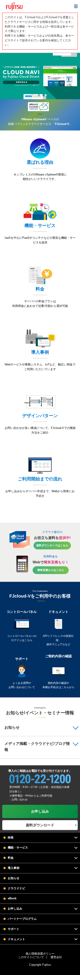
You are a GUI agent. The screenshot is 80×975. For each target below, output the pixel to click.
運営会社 (56, 957)
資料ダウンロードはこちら (52, 545)
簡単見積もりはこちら (50, 570)
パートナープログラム (22, 918)
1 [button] (32, 95)
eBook (12, 898)
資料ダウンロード (40, 825)
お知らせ (13, 878)
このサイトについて (31, 957)
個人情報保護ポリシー (40, 953)
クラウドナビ (16, 888)
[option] (40, 76)
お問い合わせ (20, 799)
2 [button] (39, 95)
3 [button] (45, 95)
